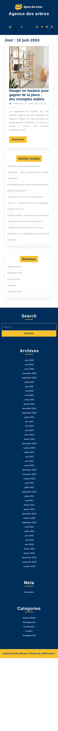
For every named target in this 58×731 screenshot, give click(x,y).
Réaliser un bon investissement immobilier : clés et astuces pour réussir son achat (28, 172)
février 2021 (29, 505)
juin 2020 (29, 535)
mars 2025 (29, 399)
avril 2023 (29, 461)
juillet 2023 (29, 452)
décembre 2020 (29, 514)
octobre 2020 (29, 518)
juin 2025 (29, 386)
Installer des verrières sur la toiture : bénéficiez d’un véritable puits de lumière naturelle (28, 233)
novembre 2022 (29, 474)
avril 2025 (29, 395)
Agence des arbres (29, 13)
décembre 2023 (29, 443)
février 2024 (29, 439)
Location (11, 285)
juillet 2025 (29, 382)
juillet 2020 (29, 531)
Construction (13, 279)
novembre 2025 (29, 373)
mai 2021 (29, 500)
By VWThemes (46, 653)
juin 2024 (29, 421)
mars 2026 (29, 369)
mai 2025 (29, 391)
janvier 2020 (29, 553)
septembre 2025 (29, 378)
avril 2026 (29, 364)
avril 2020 (29, 544)
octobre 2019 (29, 566)
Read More (19, 140)
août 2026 (29, 360)
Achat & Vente (14, 266)
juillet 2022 (29, 487)
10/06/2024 (18, 104)
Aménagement (14, 273)
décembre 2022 (29, 470)
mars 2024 (29, 435)
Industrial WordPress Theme (20, 653)
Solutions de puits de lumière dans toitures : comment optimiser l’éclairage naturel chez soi (27, 203)
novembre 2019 (29, 562)
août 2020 (29, 527)
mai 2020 (29, 540)
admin (31, 104)
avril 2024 (29, 430)
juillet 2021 (29, 496)
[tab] (10, 27)
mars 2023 (29, 465)
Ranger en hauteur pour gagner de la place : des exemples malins (29, 95)
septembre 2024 (29, 413)
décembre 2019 (29, 557)
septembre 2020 (29, 522)
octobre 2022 (29, 478)
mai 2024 (29, 426)
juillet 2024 (29, 417)
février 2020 (29, 549)
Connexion (29, 592)
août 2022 (29, 483)
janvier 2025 (29, 404)
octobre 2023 (29, 448)
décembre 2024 (29, 408)
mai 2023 (29, 456)
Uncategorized (14, 291)
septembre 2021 (29, 492)
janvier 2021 (29, 509)
